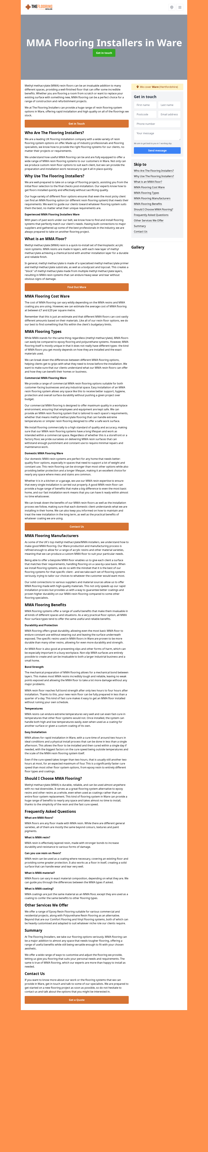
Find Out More (76, 287)
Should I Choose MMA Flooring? (153, 209)
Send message (157, 150)
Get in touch (104, 53)
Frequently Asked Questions (151, 215)
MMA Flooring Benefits (148, 204)
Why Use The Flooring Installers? (154, 176)
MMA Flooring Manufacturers (152, 198)
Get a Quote (76, 1000)
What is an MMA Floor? (148, 182)
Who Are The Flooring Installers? (154, 170)
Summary (140, 226)
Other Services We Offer (149, 220)
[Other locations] (171, 7)
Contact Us (77, 526)
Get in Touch (77, 123)
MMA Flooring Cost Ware (149, 187)
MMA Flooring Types (146, 193)
